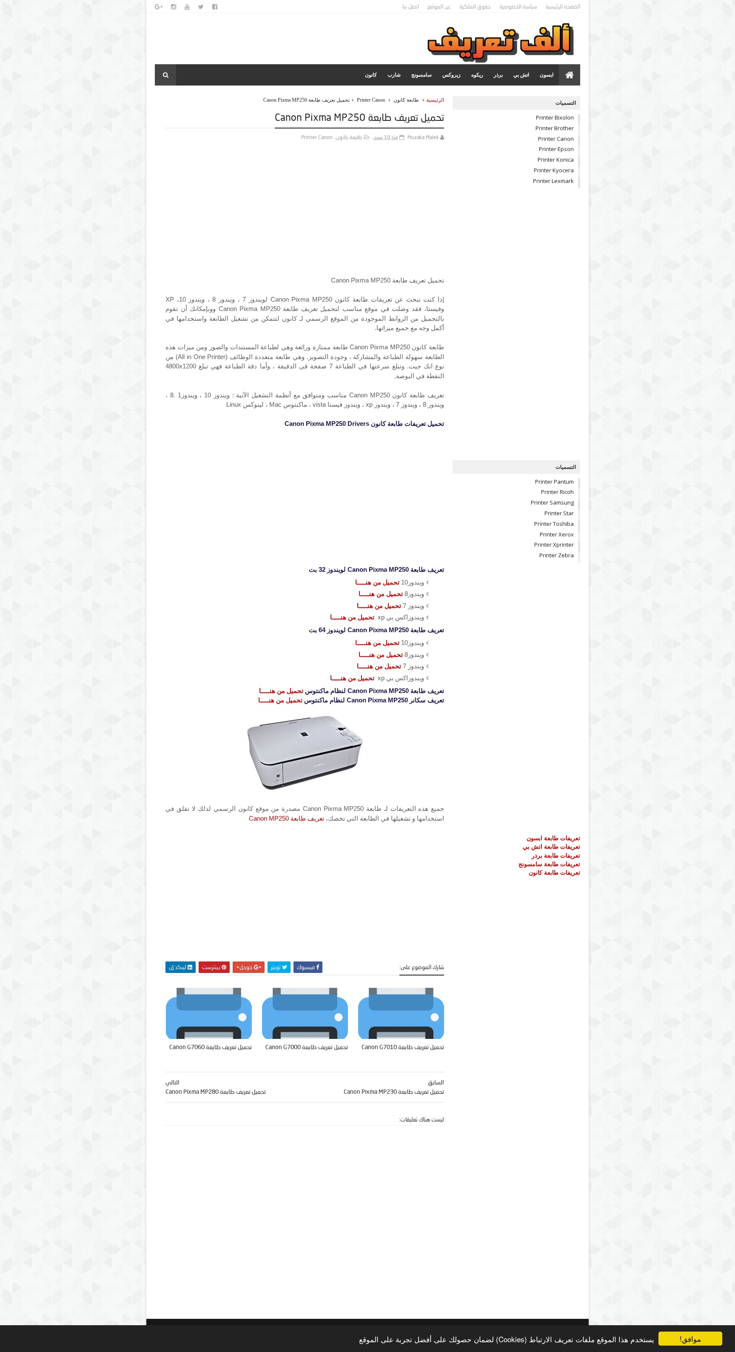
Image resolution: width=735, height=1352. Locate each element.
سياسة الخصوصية (518, 6)
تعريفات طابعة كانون (554, 872)
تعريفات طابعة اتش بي (551, 846)
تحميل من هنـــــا (377, 582)
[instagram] (173, 7)
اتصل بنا (410, 6)
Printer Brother (555, 128)
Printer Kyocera (554, 170)
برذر (498, 75)
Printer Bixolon (555, 117)
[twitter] (201, 7)
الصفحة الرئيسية (563, 6)
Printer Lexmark (553, 181)
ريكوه (477, 75)
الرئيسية (435, 100)
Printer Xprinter (554, 544)
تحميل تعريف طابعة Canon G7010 (403, 1046)
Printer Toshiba (554, 524)
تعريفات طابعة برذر (556, 855)
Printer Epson (556, 149)
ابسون (546, 75)
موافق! (690, 1338)
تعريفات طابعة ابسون (553, 838)
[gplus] (158, 7)
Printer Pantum (554, 481)
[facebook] (214, 7)
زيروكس (451, 75)
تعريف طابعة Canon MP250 (286, 818)
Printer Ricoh (557, 492)
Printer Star (559, 513)
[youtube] (187, 7)
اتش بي (521, 75)
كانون (371, 75)
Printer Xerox (557, 534)
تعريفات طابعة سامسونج (549, 864)
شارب (394, 75)
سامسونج (421, 75)
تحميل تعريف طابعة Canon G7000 (306, 1046)
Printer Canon (371, 100)
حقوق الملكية (475, 6)
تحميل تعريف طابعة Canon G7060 (210, 1046)
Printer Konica (556, 159)
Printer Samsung (552, 502)
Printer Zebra (556, 555)
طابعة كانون (406, 100)
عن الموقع (439, 6)
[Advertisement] (304, 216)
